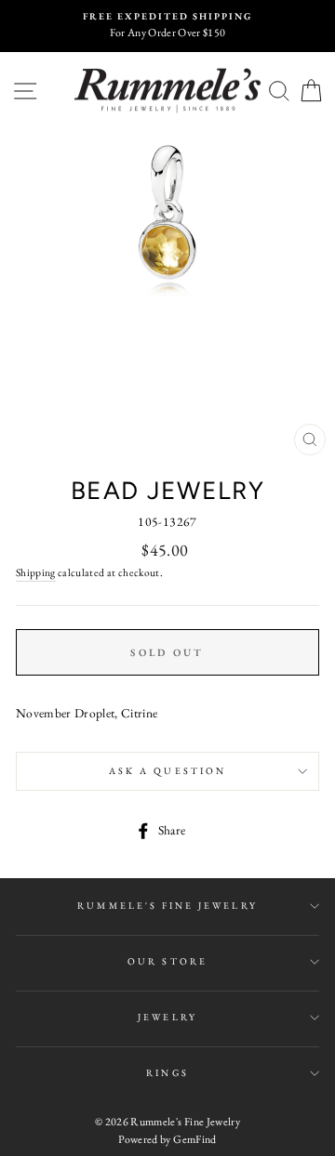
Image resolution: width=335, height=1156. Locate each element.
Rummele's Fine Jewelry (167, 906)
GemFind (194, 1139)
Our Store (167, 961)
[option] (167, 26)
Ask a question (167, 771)
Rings (167, 1073)
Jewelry (167, 1017)
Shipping (36, 572)
